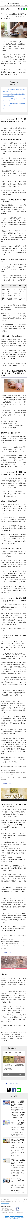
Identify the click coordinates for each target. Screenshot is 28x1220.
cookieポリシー (23, 1217)
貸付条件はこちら (5, 1203)
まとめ (5, 108)
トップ (2, 1083)
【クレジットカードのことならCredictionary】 (15, 1083)
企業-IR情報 (7, 1216)
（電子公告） (12, 1216)
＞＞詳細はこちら (6, 783)
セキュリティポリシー (14, 1218)
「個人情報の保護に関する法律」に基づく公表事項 (11, 1217)
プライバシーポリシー (19, 1216)
